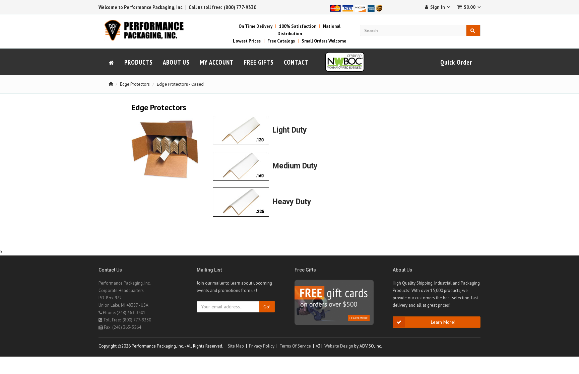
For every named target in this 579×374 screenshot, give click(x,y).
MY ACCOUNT (217, 62)
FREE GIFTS (259, 62)
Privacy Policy (261, 346)
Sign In (437, 7)
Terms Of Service (295, 346)
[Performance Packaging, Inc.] (148, 30)
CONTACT (296, 62)
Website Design (338, 346)
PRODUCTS (138, 62)
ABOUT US (176, 62)
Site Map (236, 346)
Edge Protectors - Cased (180, 84)
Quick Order (456, 62)
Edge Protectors (135, 84)
